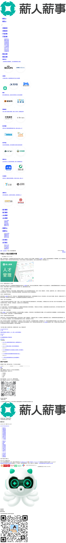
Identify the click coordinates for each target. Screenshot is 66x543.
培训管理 (4, 432)
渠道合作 (4, 455)
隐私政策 (2, 463)
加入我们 (4, 454)
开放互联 (4, 435)
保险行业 (4, 448)
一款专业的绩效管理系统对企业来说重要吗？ (11, 357)
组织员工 (4, 427)
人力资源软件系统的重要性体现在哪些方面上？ (11, 353)
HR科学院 (5, 250)
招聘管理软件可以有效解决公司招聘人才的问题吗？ (13, 349)
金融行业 (4, 450)
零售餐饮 (4, 444)
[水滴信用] (18, 466)
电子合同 (4, 437)
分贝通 (40, 463)
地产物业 (4, 447)
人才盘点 (6, 296)
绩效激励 (4, 431)
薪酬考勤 (4, 429)
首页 (1, 250)
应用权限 (9, 463)
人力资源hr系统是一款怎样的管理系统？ (10, 346)
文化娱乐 (4, 449)
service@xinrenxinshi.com (4, 425)
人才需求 (25, 285)
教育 (3, 443)
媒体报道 (4, 456)
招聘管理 (4, 430)
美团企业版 (43, 463)
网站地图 (6, 463)
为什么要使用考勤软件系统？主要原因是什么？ (12, 342)
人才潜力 (40, 258)
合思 (52, 463)
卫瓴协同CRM (48, 463)
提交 (1, 367)
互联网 (3, 442)
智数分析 (4, 436)
